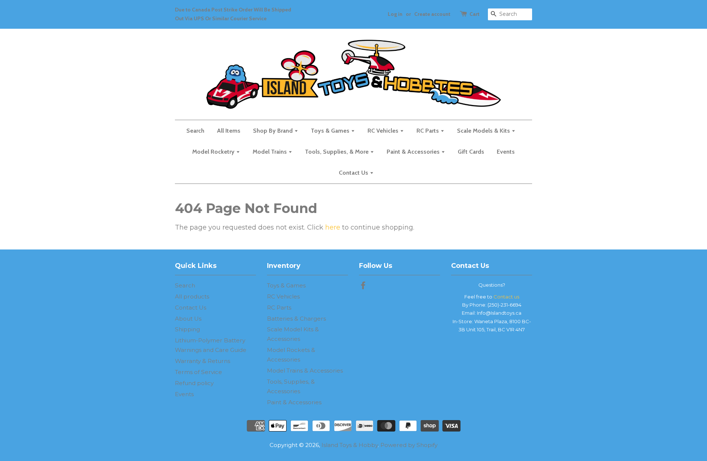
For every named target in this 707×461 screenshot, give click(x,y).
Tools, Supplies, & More (337, 151)
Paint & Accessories (414, 151)
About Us (188, 318)
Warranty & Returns (202, 360)
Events (506, 151)
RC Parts (428, 130)
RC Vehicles (383, 130)
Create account (432, 14)
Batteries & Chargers (296, 318)
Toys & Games (331, 130)
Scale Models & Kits (484, 130)
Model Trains (270, 151)
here (332, 227)
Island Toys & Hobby (349, 444)
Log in (395, 14)
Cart (474, 14)
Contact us (506, 297)
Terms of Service (198, 372)
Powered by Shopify (408, 444)
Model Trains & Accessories (305, 370)
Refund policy (194, 383)
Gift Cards (471, 151)
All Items (228, 130)
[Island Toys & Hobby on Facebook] (363, 286)
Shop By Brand (273, 130)
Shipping (187, 329)
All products (192, 296)
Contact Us (354, 172)
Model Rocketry (214, 151)
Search (195, 130)
